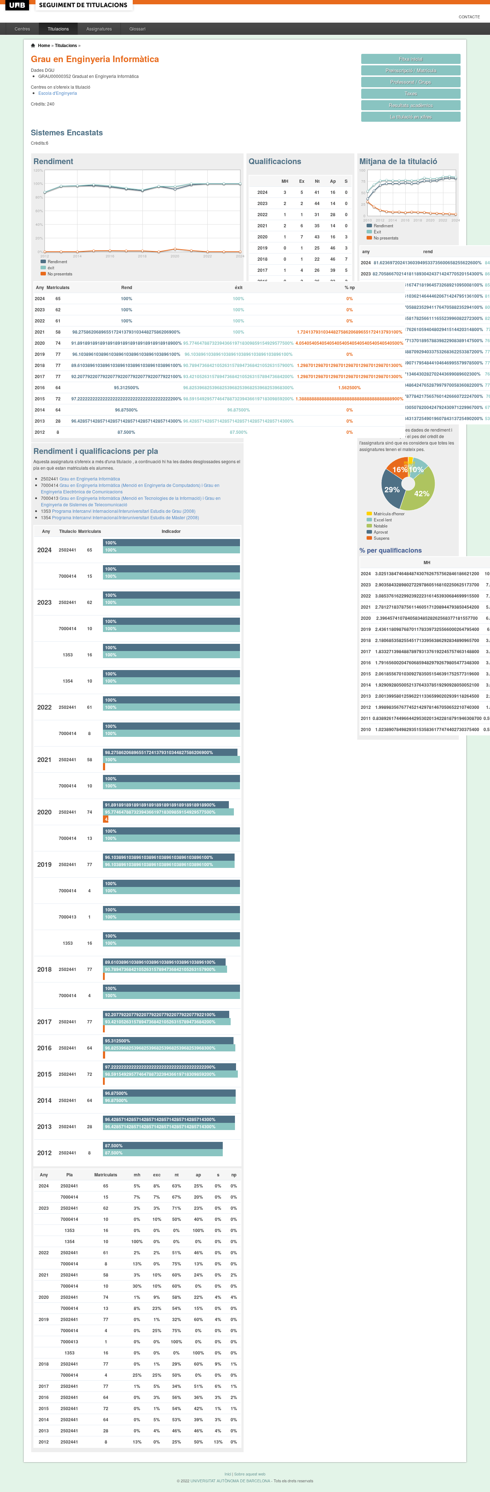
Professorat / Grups (410, 81)
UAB (18, 5)
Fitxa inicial (411, 58)
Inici (228, 1474)
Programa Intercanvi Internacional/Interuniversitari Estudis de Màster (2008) (125, 517)
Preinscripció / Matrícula (411, 70)
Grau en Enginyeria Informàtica (90, 478)
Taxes (411, 93)
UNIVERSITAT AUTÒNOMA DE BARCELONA (230, 1480)
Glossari (137, 28)
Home (44, 45)
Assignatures (99, 28)
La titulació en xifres (411, 116)
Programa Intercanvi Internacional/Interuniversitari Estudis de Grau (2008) (123, 511)
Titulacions (58, 28)
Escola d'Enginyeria (57, 93)
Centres (22, 28)
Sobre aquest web (249, 1474)
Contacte (469, 16)
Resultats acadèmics (411, 105)
